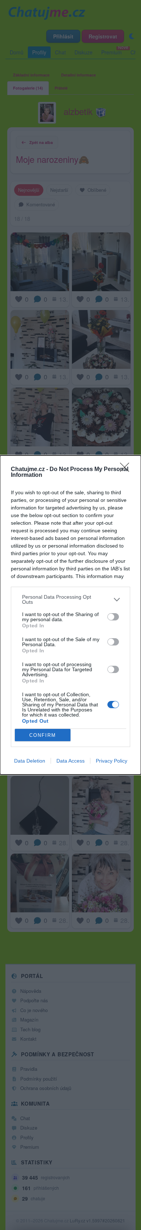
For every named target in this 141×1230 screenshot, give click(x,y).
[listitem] (70, 599)
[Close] (127, 469)
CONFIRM (42, 735)
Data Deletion (29, 761)
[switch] (113, 616)
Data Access (70, 761)
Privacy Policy (111, 761)
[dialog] (70, 615)
